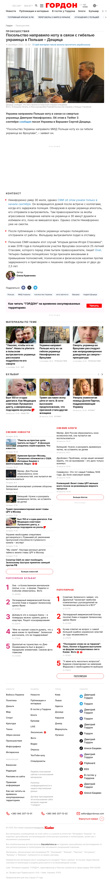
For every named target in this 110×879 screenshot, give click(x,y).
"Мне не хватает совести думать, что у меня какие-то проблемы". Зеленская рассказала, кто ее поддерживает (32, 632)
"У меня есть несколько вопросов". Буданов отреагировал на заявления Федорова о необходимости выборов (83, 664)
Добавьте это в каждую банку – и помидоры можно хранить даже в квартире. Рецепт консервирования (31, 617)
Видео (34, 743)
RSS (86, 769)
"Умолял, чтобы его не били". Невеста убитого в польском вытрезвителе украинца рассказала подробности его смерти (20, 354)
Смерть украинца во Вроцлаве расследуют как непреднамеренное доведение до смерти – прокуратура (87, 351)
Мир (22, 367)
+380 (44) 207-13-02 (57, 813)
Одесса (59, 706)
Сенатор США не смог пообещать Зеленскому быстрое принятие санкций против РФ (28, 562)
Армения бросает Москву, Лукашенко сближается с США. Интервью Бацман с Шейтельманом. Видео (29, 459)
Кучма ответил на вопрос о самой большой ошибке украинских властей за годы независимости (83, 632)
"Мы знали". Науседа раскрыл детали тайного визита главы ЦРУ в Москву (26, 551)
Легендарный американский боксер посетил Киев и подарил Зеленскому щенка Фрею (82, 617)
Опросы (35, 749)
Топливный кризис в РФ (21, 17)
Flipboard (89, 763)
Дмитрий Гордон (89, 696)
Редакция (11, 770)
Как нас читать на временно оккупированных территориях (15, 796)
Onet (98, 250)
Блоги (81, 11)
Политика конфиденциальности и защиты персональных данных (41, 787)
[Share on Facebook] (23, 288)
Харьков (59, 717)
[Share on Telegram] (35, 288)
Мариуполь (61, 729)
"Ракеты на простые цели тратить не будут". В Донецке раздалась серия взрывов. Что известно (28, 444)
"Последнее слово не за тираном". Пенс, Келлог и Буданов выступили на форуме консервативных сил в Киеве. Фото (82, 648)
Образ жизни (13, 735)
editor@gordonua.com (92, 813)
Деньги (10, 706)
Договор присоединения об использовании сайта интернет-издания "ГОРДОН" (42, 800)
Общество (25, 413)
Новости (11, 11)
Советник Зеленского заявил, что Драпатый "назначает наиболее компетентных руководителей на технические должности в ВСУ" (80, 601)
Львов (58, 700)
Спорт (9, 717)
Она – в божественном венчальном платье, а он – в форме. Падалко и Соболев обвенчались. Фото (30, 588)
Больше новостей (29, 571)
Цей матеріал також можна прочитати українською (62, 44)
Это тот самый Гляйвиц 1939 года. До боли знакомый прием (78, 473)
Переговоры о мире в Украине (54, 17)
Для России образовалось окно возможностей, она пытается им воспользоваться (78, 436)
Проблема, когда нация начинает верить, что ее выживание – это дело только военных (80, 461)
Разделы (35, 689)
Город (58, 689)
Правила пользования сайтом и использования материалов (42, 774)
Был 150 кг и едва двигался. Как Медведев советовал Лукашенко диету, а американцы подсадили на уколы (21, 403)
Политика (11, 700)
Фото (33, 738)
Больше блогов (80, 497)
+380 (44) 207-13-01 (21, 813)
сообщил (25, 121)
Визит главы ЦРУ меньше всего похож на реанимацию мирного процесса (77, 486)
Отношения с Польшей (87, 17)
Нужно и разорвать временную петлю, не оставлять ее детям (79, 448)
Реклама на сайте (15, 776)
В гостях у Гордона (63, 11)
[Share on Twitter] (29, 288)
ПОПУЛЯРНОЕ (65, 589)
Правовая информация (13, 784)
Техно (9, 729)
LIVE (33, 726)
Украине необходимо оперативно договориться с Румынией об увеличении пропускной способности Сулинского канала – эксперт (28, 538)
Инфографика (13, 746)
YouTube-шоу (38, 755)
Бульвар (94, 11)
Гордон (9, 25)
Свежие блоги (67, 428)
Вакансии (11, 765)
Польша (11, 294)
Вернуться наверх (88, 818)
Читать (94, 305)
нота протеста (62, 294)
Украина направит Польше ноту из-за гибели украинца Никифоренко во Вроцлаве (50, 351)
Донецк (59, 712)
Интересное (12, 752)
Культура (11, 723)
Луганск (59, 735)
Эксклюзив (37, 732)
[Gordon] (61, 6)
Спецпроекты (38, 761)
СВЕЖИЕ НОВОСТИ (18, 432)
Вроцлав (75, 294)
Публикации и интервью (34, 11)
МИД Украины (24, 294)
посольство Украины (43, 294)
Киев (57, 694)
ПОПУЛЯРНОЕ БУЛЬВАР (21, 578)
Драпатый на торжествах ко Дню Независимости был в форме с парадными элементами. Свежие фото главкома (32, 648)
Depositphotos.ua (48, 844)
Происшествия (22, 25)
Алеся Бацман (92, 748)
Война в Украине (15, 694)
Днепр (58, 723)
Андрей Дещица (90, 294)
